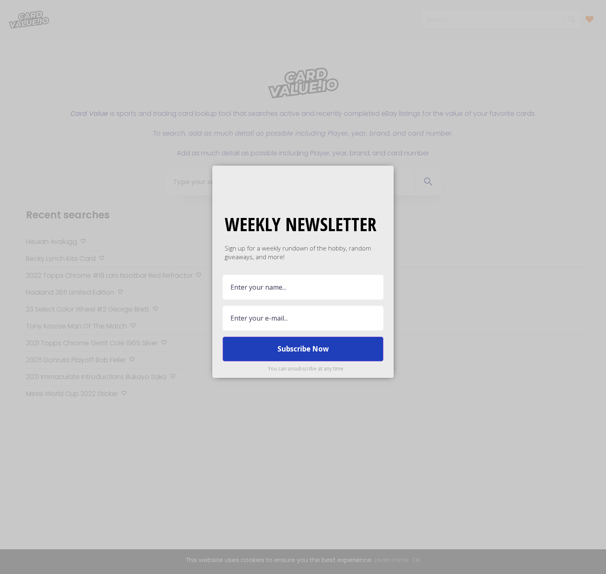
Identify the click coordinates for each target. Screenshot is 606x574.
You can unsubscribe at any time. (306, 368)
